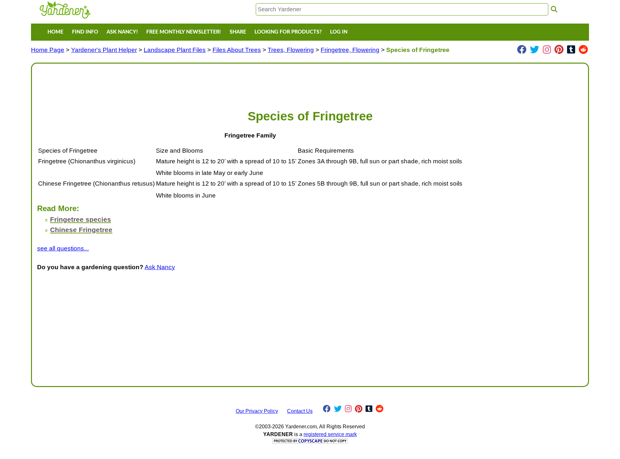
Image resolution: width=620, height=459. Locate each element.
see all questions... (63, 248)
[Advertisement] (231, 83)
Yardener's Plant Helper (104, 49)
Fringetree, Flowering (350, 49)
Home (55, 32)
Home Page (47, 49)
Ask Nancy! (122, 32)
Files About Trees (236, 49)
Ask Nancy (160, 267)
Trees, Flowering (291, 49)
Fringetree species (80, 219)
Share (238, 32)
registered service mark (330, 434)
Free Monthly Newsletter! (183, 32)
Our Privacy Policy (257, 411)
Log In (338, 32)
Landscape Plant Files (175, 49)
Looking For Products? (288, 32)
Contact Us (300, 411)
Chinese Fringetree (81, 229)
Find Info (85, 32)
